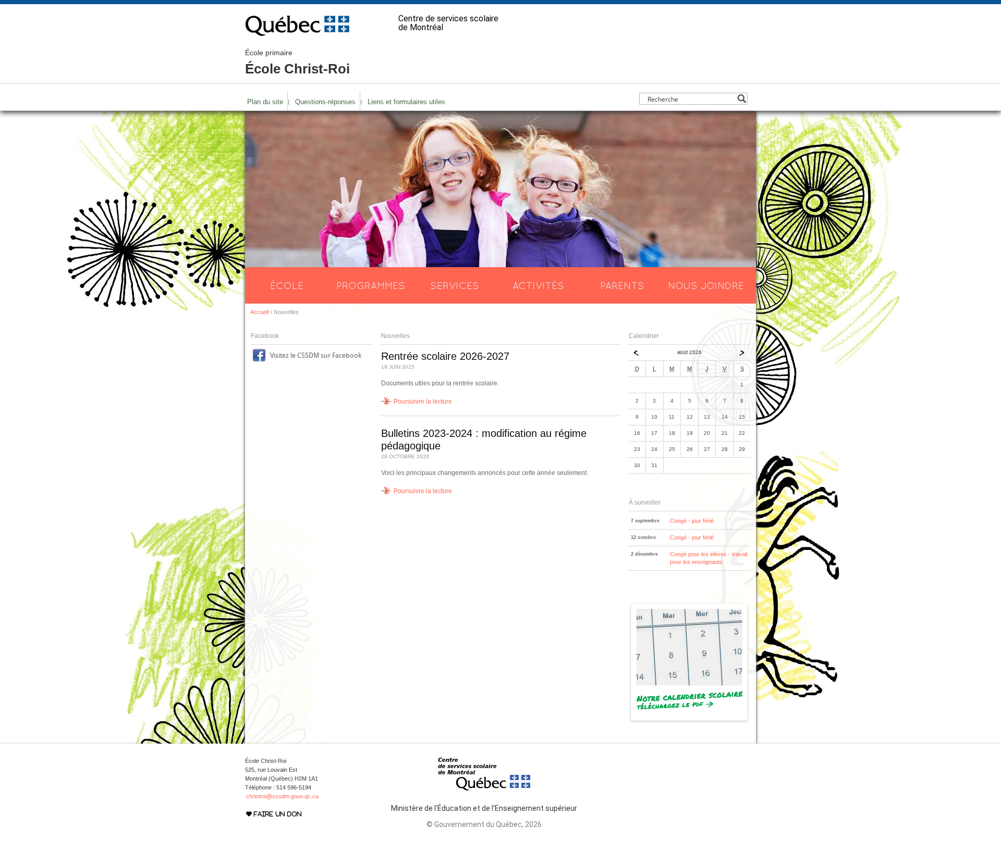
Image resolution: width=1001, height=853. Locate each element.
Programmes (370, 285)
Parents (622, 285)
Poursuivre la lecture (423, 401)
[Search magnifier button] (741, 98)
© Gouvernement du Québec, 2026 (484, 824)
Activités (538, 285)
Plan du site (265, 102)
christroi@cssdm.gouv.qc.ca (282, 796)
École (286, 285)
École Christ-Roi (297, 62)
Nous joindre (706, 285)
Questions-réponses (325, 102)
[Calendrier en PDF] (689, 720)
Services (454, 285)
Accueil (259, 312)
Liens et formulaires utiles (406, 102)
